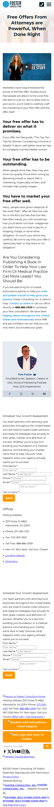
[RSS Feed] (28, 752)
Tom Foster (25, 374)
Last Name (10, 474)
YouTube (44, 394)
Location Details (15, 555)
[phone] (41, 4)
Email (7, 482)
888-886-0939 (28, 708)
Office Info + (18, 716)
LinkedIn (33, 394)
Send (8, 498)
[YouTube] (19, 752)
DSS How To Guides (33, 736)
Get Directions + (35, 716)
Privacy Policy (11, 776)
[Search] (47, 746)
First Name (10, 466)
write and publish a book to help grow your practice (25, 295)
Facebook (10, 394)
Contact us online (20, 303)
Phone (7, 478)
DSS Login (20, 805)
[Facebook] (5, 752)
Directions (11, 561)
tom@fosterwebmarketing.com (35, 374)
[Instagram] (23, 752)
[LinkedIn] (14, 752)
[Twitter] (9, 752)
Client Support (27, 726)
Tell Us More (11, 492)
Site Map (8, 805)
